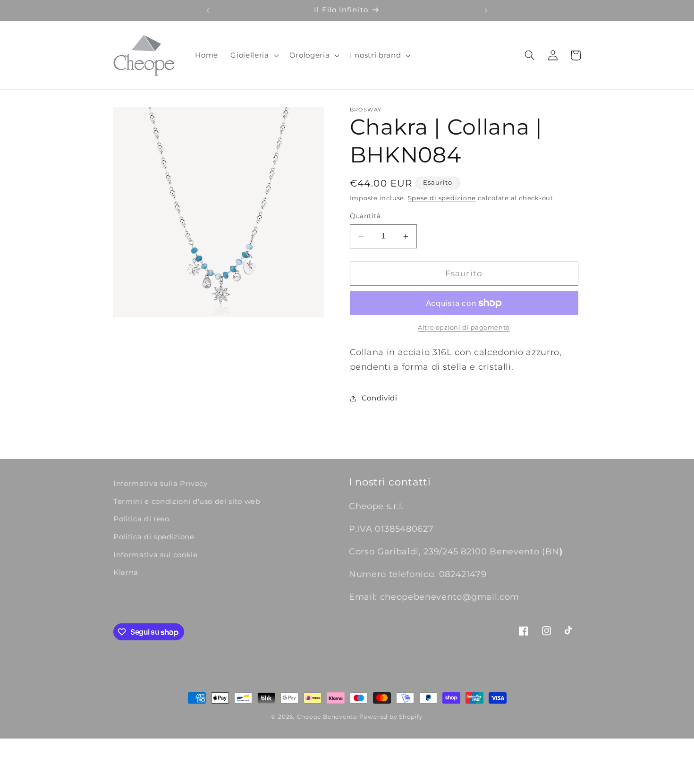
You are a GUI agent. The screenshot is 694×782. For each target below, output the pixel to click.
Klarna (125, 572)
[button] (253, 55)
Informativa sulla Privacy (160, 483)
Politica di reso (141, 518)
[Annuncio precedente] (207, 10)
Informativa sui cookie (155, 554)
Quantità (365, 216)
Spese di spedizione (442, 198)
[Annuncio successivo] (486, 10)
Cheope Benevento (327, 716)
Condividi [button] (380, 397)
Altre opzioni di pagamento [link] (463, 327)
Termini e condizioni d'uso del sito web (187, 501)
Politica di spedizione (154, 536)
